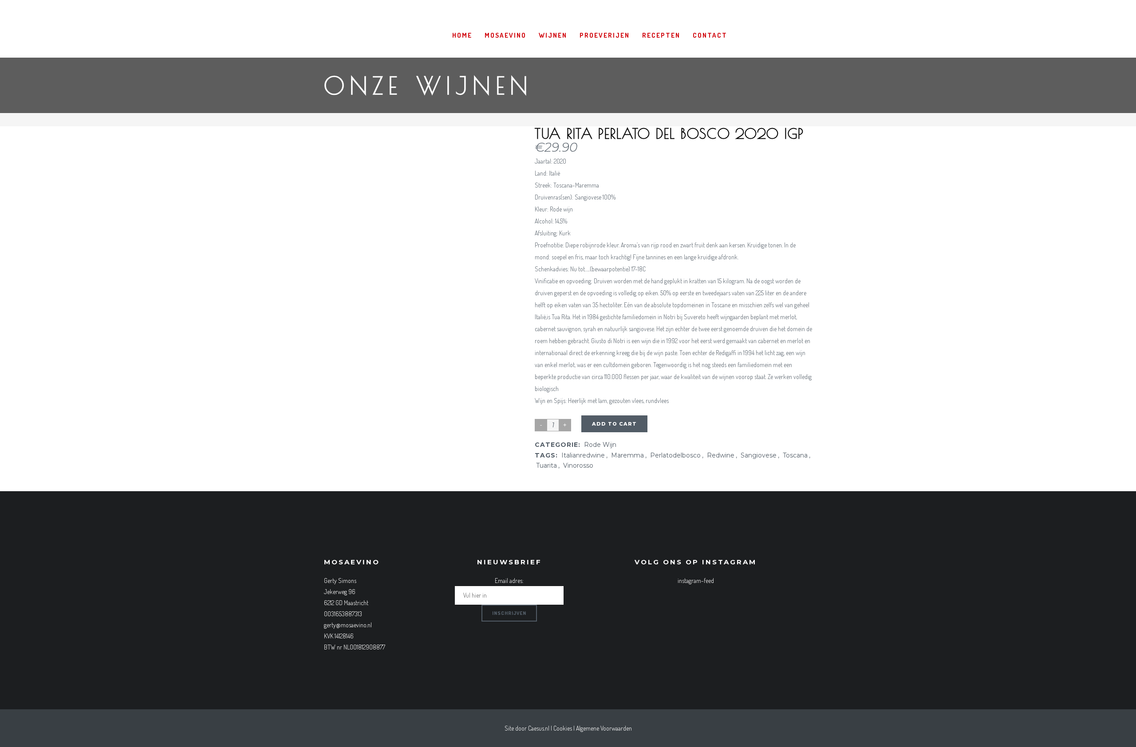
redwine (720, 455)
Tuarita (546, 465)
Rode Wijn (600, 445)
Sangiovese (759, 455)
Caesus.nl (538, 728)
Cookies (562, 728)
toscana (795, 455)
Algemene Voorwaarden (604, 728)
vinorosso (578, 465)
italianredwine (583, 455)
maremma (627, 455)
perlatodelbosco (675, 455)
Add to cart (614, 424)
